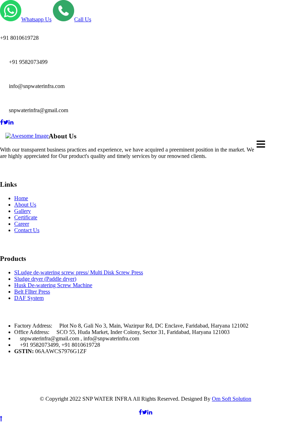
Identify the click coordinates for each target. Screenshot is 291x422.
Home (21, 198)
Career (21, 224)
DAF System (29, 298)
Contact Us (26, 230)
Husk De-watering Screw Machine (53, 285)
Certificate (25, 217)
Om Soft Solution (231, 399)
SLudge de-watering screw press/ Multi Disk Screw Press (78, 272)
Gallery (22, 211)
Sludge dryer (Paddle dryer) (45, 279)
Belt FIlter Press (32, 292)
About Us (25, 205)
